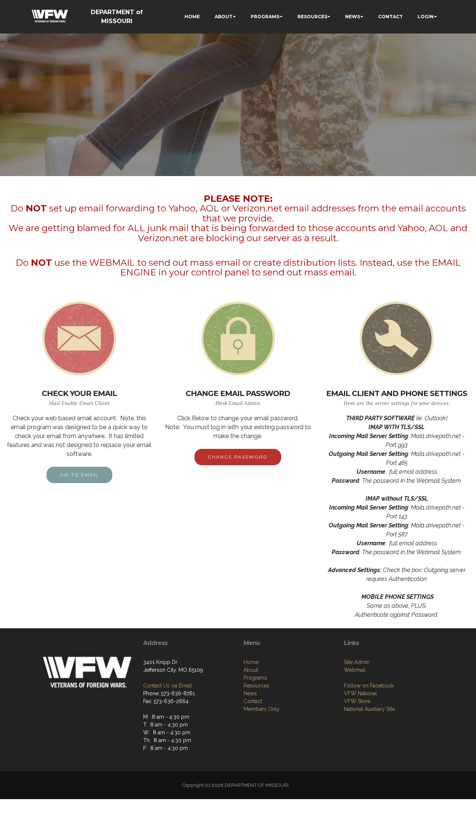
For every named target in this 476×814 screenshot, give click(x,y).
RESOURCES (312, 16)
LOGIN (426, 16)
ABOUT (223, 16)
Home (251, 662)
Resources (256, 686)
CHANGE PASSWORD (238, 457)
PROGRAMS (265, 16)
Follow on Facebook (369, 686)
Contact (253, 701)
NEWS (352, 16)
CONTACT (390, 16)
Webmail (355, 670)
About (251, 670)
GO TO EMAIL (79, 475)
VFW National (360, 693)
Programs (255, 678)
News (250, 693)
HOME (192, 16)
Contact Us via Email (167, 686)
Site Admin (357, 662)
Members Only (262, 709)
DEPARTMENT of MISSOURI (117, 17)
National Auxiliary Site (369, 709)
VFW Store (357, 701)
